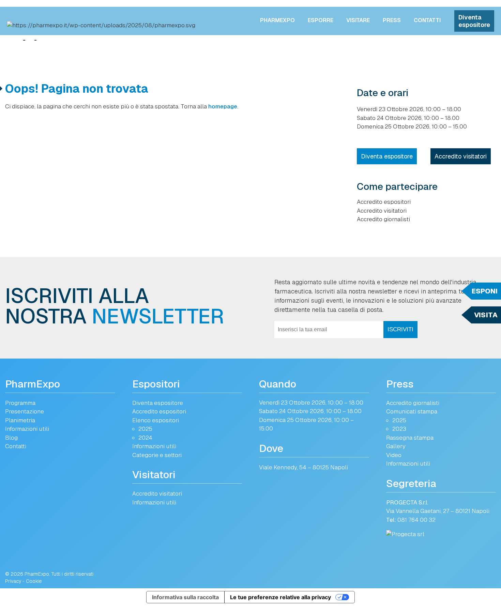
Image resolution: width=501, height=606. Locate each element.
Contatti (427, 20)
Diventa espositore (474, 21)
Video (393, 455)
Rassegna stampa (410, 437)
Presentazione (24, 411)
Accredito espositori (384, 202)
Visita (486, 314)
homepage (222, 106)
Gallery (396, 446)
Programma (20, 403)
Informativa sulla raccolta (185, 597)
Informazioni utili (27, 429)
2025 (145, 429)
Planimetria (20, 420)
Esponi (485, 291)
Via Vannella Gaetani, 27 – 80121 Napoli (437, 511)
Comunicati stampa (411, 411)
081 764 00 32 (416, 520)
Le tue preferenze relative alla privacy (280, 597)
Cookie (34, 581)
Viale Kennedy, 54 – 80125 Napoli (303, 467)
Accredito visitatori (461, 156)
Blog (11, 437)
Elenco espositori (155, 420)
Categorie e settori (157, 455)
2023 (399, 429)
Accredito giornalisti (383, 219)
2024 (145, 437)
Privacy (13, 581)
